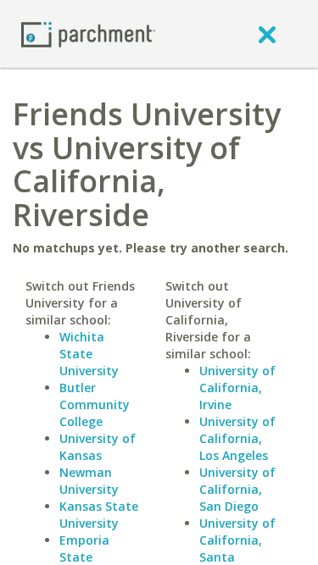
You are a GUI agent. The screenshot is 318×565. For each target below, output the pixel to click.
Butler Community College (94, 404)
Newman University (89, 480)
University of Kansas (97, 446)
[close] (267, 34)
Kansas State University (98, 514)
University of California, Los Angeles (237, 438)
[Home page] (88, 33)
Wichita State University (89, 354)
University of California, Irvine (237, 388)
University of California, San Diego (237, 489)
